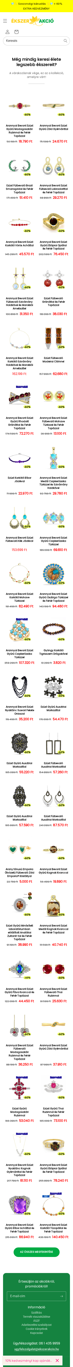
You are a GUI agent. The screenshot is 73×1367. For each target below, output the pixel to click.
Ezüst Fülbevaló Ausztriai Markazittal (53, 765)
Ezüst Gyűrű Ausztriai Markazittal (53, 708)
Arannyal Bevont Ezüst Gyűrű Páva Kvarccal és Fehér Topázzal (19, 992)
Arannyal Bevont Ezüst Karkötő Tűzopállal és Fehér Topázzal (53, 1228)
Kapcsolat (36, 1333)
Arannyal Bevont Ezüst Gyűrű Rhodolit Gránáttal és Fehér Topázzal (19, 423)
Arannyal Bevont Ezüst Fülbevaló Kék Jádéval (19, 539)
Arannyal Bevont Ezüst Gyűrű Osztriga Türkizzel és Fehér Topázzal (53, 597)
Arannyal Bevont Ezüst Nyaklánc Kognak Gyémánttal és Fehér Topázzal (19, 1170)
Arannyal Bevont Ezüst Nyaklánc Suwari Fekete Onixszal (19, 710)
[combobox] (36, 40)
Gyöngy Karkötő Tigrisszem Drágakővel (53, 652)
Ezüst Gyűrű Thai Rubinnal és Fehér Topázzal (53, 1112)
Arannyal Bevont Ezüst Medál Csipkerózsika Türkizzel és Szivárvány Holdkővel (54, 483)
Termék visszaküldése (36, 1316)
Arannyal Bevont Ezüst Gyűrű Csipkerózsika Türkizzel (53, 541)
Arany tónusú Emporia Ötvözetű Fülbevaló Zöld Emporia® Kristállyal (19, 873)
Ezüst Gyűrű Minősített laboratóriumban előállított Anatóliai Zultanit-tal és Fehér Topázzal (19, 932)
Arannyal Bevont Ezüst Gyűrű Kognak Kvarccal (53, 871)
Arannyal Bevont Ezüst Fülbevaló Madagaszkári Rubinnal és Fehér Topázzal (19, 1052)
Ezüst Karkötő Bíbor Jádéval (19, 479)
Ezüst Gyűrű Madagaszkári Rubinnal (19, 1112)
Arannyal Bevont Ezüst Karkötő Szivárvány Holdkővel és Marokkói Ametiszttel (19, 363)
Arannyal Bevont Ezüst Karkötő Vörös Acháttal (19, 243)
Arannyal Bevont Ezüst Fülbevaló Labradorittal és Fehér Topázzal (53, 189)
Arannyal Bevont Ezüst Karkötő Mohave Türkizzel (19, 597)
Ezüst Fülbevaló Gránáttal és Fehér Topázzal (53, 302)
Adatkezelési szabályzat (36, 1324)
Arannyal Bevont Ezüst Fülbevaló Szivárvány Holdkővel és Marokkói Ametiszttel (19, 303)
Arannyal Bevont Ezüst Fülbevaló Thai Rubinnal (53, 992)
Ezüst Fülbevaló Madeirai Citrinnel (53, 359)
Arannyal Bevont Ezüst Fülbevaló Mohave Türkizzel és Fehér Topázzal (53, 423)
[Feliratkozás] (61, 1296)
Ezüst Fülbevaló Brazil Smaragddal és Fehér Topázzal (19, 189)
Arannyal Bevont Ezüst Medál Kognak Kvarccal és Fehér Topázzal (53, 929)
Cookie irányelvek (36, 1328)
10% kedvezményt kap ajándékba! (29, 1360)
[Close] (57, 1360)
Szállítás (36, 1312)
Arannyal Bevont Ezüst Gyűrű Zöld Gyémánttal (53, 127)
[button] (5, 20)
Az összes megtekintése (36, 1252)
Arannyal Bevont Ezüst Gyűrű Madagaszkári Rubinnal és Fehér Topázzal (19, 130)
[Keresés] (65, 40)
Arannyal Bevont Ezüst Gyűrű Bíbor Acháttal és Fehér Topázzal (19, 1228)
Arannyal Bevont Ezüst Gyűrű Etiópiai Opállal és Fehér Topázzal (53, 245)
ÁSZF (36, 1320)
